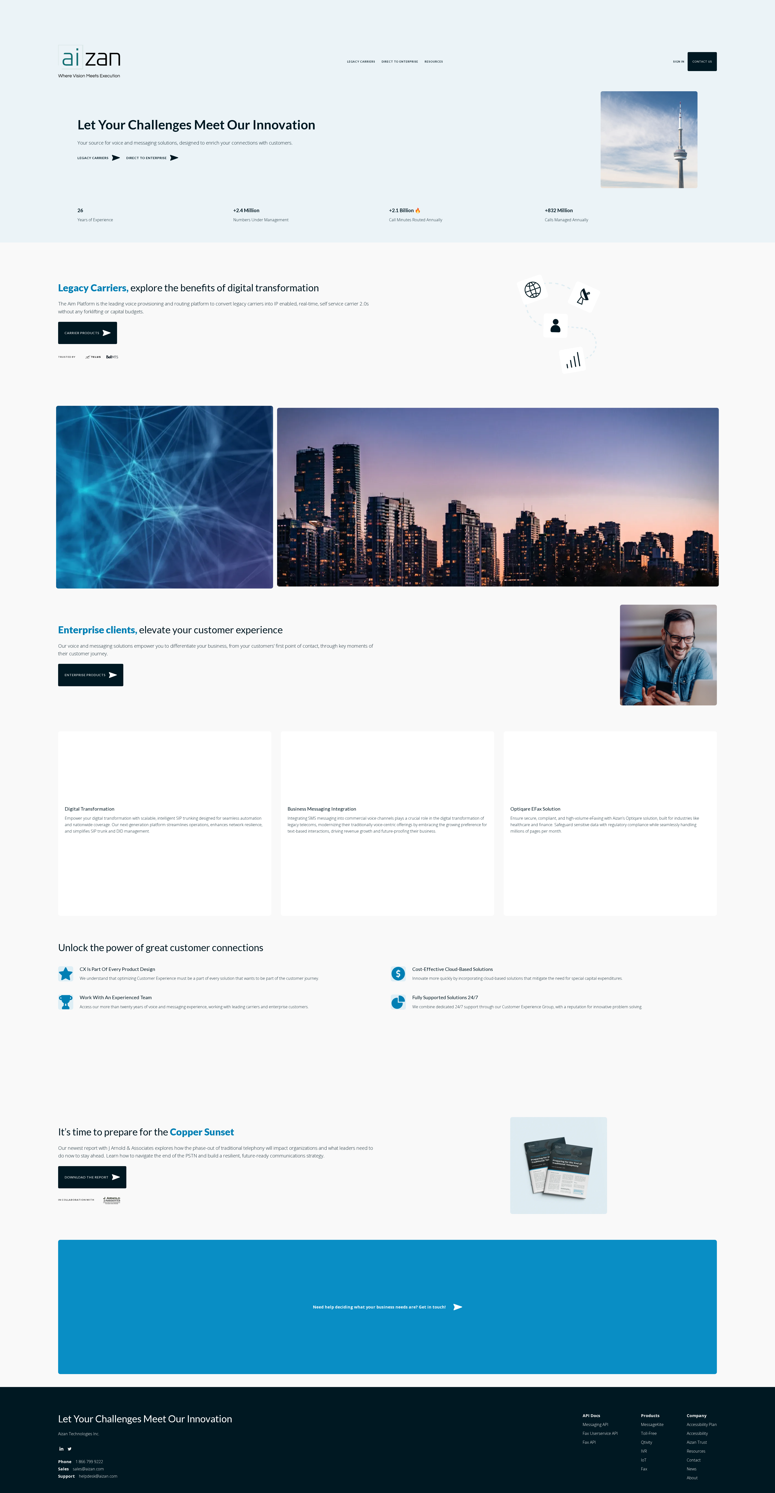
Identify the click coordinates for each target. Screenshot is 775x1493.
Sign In (678, 61)
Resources (434, 61)
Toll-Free (649, 1433)
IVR (644, 1451)
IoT (643, 1460)
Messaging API (595, 1424)
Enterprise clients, (97, 629)
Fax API (589, 1442)
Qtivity (646, 1442)
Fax (644, 1469)
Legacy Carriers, (93, 287)
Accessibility (697, 1433)
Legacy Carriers (361, 61)
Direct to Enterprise (400, 61)
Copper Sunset (202, 1131)
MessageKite (652, 1424)
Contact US (702, 61)
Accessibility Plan (702, 1424)
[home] (89, 61)
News (691, 1469)
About (692, 1477)
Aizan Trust (697, 1442)
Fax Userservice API (600, 1433)
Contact (694, 1460)
